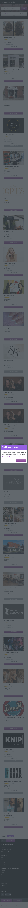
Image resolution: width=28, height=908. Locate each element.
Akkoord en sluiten (21, 460)
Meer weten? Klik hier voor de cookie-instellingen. (13, 456)
